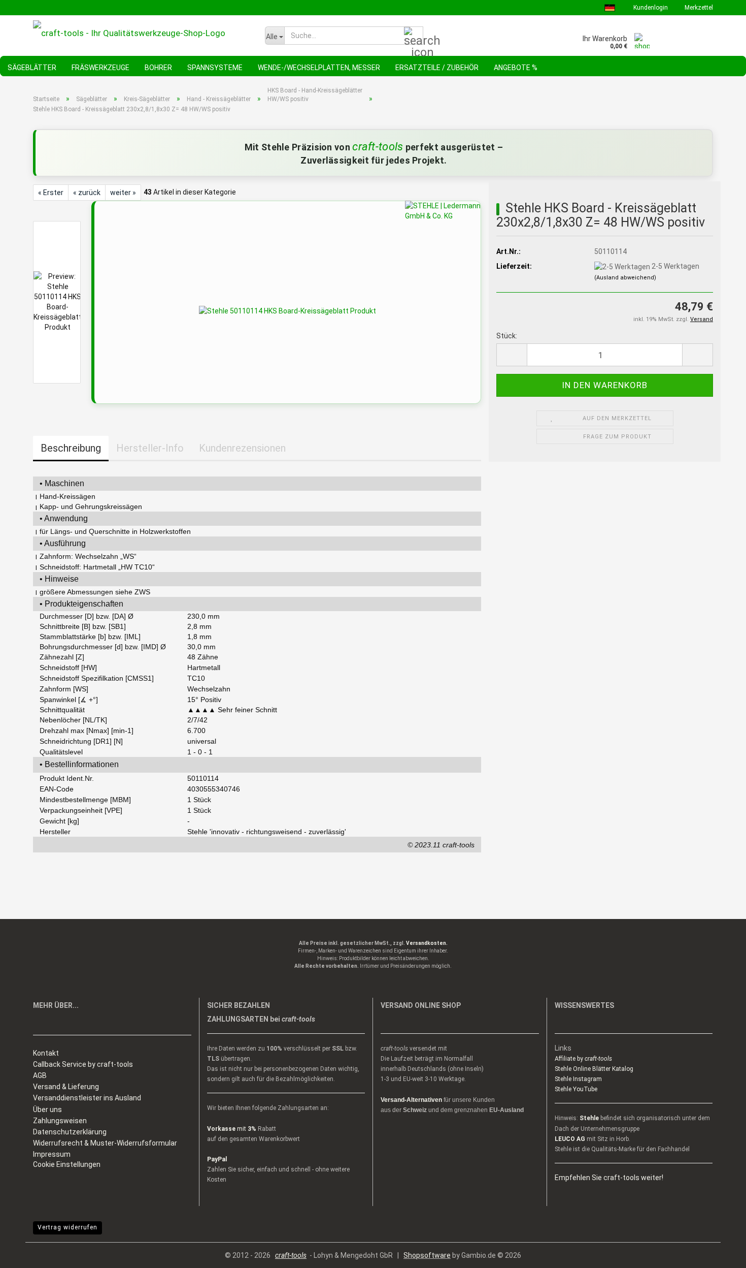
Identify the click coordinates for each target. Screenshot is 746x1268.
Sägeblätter (32, 68)
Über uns (47, 1109)
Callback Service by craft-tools (83, 1064)
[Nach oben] (718, 1252)
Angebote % (515, 68)
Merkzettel (698, 7)
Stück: (506, 336)
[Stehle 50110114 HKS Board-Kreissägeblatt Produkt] (287, 310)
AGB (40, 1075)
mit (231, 1128)
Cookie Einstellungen (66, 1164)
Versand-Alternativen (411, 1099)
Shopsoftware (427, 1255)
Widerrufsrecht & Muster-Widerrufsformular (105, 1143)
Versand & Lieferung (66, 1087)
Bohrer (158, 68)
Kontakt (46, 1053)
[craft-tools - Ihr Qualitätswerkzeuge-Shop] (141, 33)
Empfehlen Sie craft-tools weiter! (609, 1178)
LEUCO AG (570, 1139)
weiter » (123, 192)
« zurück (86, 192)
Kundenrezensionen (242, 448)
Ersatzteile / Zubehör (437, 68)
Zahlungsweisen (60, 1121)
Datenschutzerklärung (70, 1132)
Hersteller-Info (150, 448)
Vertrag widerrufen (67, 1227)
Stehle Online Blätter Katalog (594, 1068)
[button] (511, 354)
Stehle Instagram (578, 1079)
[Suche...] (413, 36)
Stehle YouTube (576, 1089)
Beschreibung (71, 448)
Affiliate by (583, 1058)
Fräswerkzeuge (100, 68)
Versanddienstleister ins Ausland (87, 1098)
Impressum (52, 1154)
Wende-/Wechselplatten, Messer (319, 68)
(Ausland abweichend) (625, 277)
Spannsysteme (215, 68)
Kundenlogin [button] (650, 7)
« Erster (50, 192)
